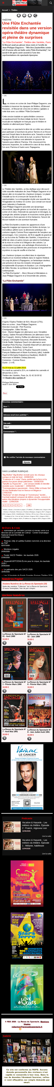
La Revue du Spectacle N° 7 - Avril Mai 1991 (14, 730)
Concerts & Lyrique (19, 509)
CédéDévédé (20, 514)
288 (28, 505)
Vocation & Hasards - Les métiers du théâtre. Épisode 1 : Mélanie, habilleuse (35, 843)
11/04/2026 (26, 849)
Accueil (5, 10)
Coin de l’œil (19, 516)
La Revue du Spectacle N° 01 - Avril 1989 (14, 635)
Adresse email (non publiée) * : (15, 415)
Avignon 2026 (46, 518)
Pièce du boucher (45, 514)
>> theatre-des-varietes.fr (14, 378)
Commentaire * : (10, 432)
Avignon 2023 (8, 518)
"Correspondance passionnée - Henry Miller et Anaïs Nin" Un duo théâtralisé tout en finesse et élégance (26, 489)
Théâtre (14, 10)
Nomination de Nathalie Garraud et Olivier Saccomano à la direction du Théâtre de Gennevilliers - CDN (26, 575)
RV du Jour (35, 514)
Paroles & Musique (29, 512)
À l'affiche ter (27, 518)
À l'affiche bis (38, 509)
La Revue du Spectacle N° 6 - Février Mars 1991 (39, 683)
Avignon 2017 (40, 512)
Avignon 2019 (11, 514)
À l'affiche (30, 509)
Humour (6, 512)
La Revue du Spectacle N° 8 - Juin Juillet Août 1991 (39, 731)
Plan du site (13, 1029)
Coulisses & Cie (9, 516)
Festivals (12, 512)
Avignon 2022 (44, 516)
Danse (11, 509)
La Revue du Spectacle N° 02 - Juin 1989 (39, 635)
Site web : (7, 423)
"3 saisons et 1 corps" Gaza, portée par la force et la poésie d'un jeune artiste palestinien (24, 480)
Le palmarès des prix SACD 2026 (18, 559)
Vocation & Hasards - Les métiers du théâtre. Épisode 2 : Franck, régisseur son (35, 825)
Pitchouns (19, 512)
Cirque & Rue (47, 509)
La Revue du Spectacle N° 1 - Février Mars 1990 (14, 683)
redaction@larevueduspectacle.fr (27, 1027)
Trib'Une (28, 514)
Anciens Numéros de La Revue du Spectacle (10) (24, 584)
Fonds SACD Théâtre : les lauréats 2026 (21, 545)
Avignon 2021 (34, 516)
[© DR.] (27, 62)
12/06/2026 (26, 831)
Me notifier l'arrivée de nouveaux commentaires (26, 457)
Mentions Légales (11, 539)
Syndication (26, 1029)
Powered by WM (39, 1029)
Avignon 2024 (17, 518)
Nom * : (6, 407)
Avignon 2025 (36, 518)
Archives (26, 516)
